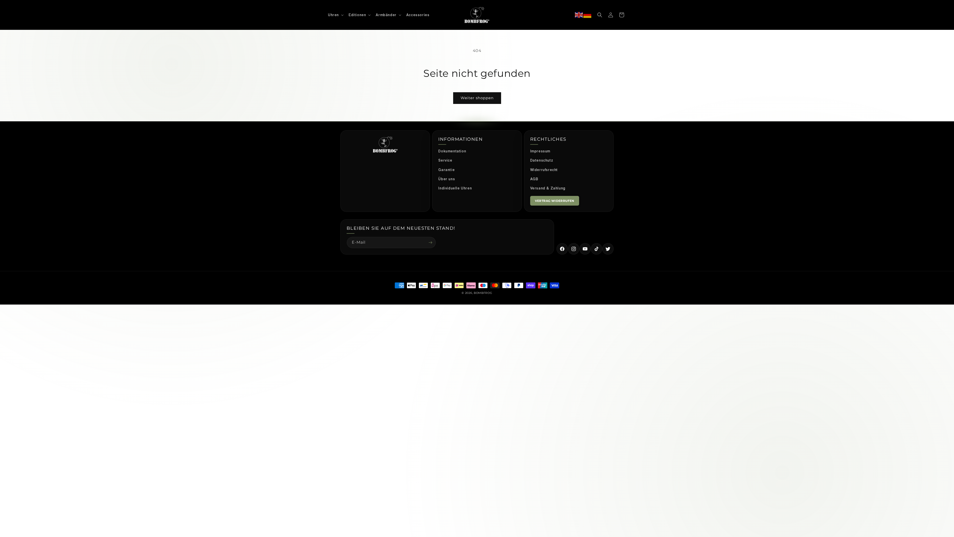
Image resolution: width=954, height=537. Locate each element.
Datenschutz (541, 160)
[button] (335, 15)
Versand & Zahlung (547, 188)
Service (445, 160)
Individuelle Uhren (455, 188)
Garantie (446, 170)
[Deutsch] (587, 15)
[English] (579, 15)
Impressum (540, 151)
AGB (534, 179)
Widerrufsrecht (544, 170)
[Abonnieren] (430, 242)
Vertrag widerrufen (554, 201)
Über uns (446, 179)
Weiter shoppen (477, 97)
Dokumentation (452, 151)
